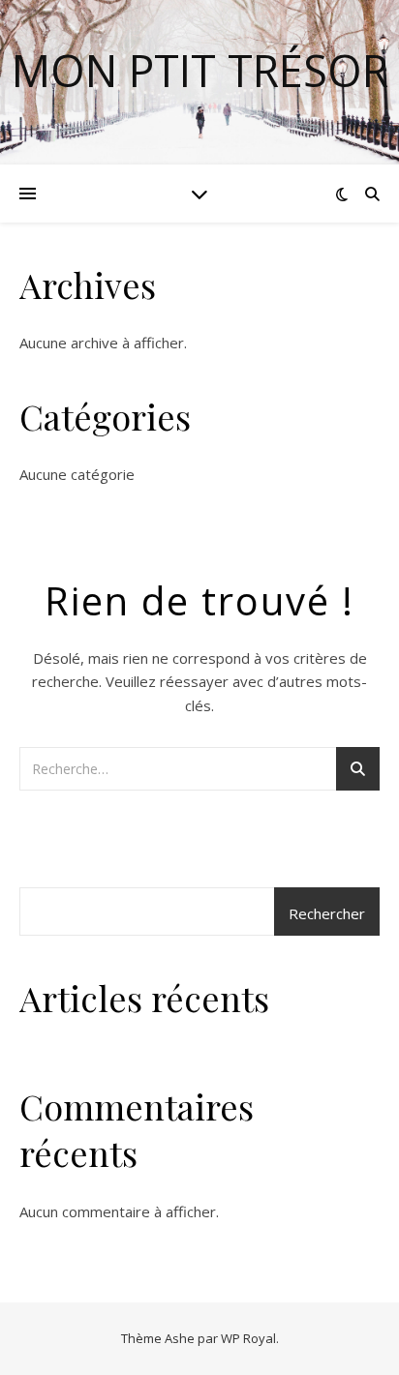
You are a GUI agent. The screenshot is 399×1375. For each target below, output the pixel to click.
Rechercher (327, 913)
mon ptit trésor (200, 70)
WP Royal (248, 1338)
